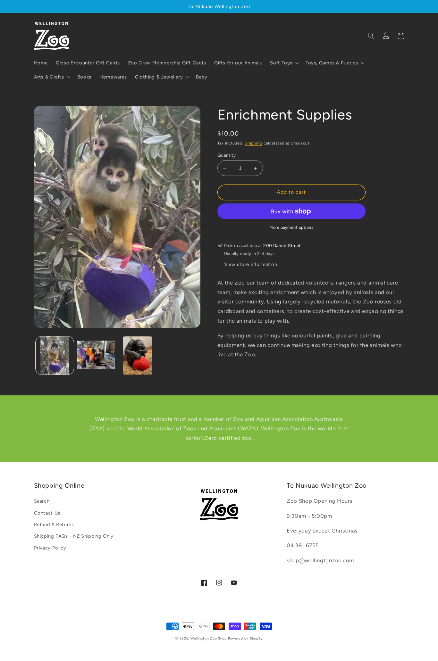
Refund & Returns (54, 524)
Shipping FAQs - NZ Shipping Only (74, 536)
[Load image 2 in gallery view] (96, 355)
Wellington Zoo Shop (208, 638)
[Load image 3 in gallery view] (138, 355)
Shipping (253, 143)
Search (42, 501)
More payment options (291, 227)
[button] (284, 63)
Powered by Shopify (245, 638)
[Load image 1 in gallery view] (55, 355)
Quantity (226, 155)
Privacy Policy (50, 548)
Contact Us (47, 513)
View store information (250, 264)
